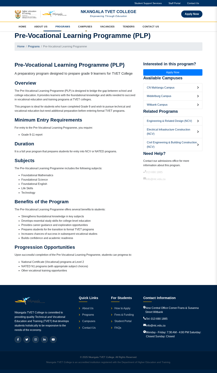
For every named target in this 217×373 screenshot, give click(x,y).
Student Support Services (148, 3)
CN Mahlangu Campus (160, 87)
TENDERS (129, 26)
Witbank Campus (157, 104)
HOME (22, 26)
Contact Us (193, 3)
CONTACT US (151, 26)
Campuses (88, 321)
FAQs (117, 327)
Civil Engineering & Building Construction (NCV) (172, 144)
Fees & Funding (124, 314)
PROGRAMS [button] (62, 26)
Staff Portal (174, 3)
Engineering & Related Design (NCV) (169, 120)
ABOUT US (40, 26)
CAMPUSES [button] (85, 26)
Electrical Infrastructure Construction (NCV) (168, 131)
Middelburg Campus (159, 96)
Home (21, 46)
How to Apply (122, 308)
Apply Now (192, 14)
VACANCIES (107, 26)
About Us (87, 308)
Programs (34, 46)
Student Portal (123, 321)
